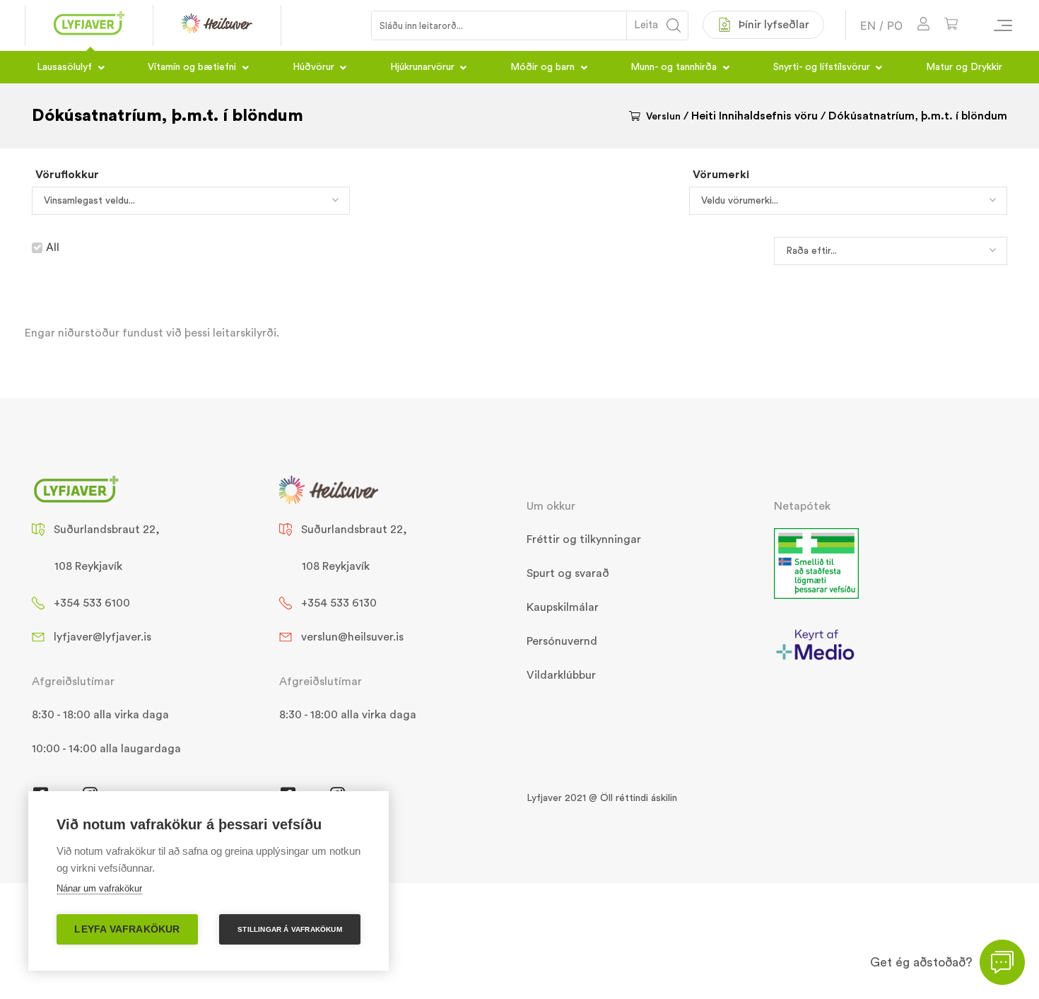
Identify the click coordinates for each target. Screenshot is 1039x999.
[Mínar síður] (923, 26)
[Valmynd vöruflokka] (996, 25)
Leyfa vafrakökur (127, 929)
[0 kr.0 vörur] (951, 26)
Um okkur (551, 506)
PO (895, 25)
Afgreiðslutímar (73, 681)
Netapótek (802, 506)
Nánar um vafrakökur (99, 888)
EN (868, 25)
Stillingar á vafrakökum (289, 929)
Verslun (663, 117)
